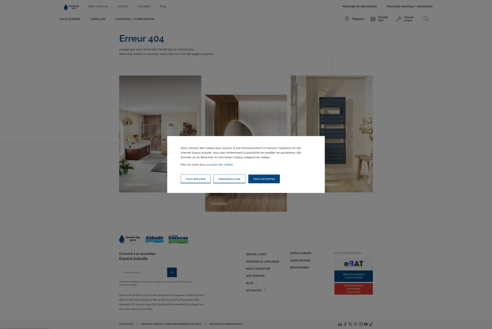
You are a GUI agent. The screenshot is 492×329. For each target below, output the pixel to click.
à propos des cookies (219, 164)
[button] (264, 178)
